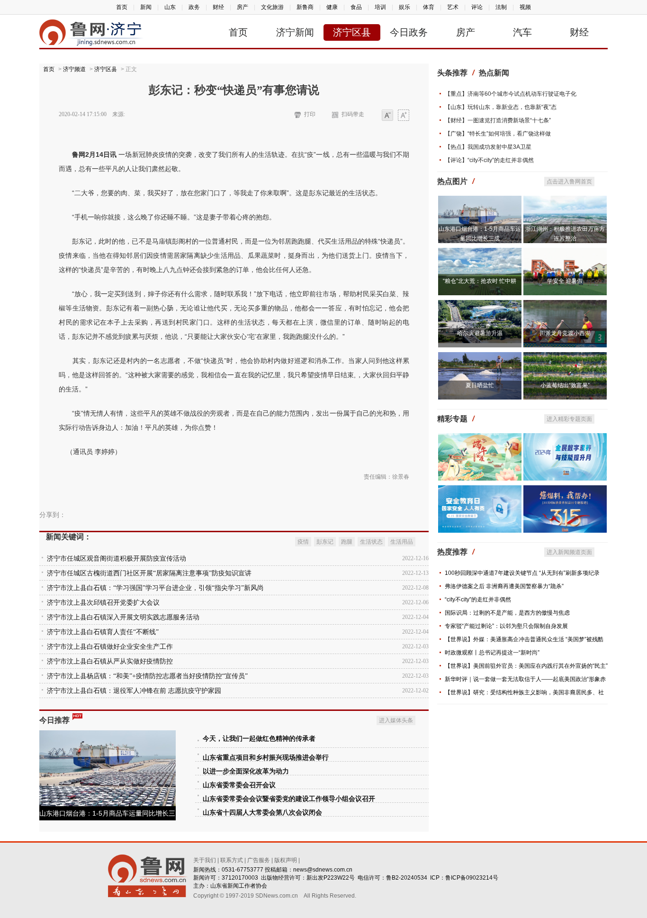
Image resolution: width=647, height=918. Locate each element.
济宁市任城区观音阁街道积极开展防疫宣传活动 (116, 558)
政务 (194, 7)
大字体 (403, 116)
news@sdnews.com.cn (322, 869)
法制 (501, 7)
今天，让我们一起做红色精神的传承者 (259, 738)
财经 (218, 7)
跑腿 (346, 541)
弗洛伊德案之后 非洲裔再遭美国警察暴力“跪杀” (504, 586)
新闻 (146, 7)
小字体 (387, 116)
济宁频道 (74, 69)
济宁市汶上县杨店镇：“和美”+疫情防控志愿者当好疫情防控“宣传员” (147, 676)
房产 (242, 7)
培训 (380, 7)
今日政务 (409, 32)
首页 (121, 7)
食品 (356, 7)
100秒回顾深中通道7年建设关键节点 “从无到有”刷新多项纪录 (522, 573)
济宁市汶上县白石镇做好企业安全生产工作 (110, 646)
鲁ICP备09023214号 (471, 877)
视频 (525, 7)
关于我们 (204, 860)
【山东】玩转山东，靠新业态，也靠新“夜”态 (501, 107)
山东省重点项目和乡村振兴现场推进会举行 (266, 757)
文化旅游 (272, 7)
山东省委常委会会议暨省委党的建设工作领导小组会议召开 (289, 798)
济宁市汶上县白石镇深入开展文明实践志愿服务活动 (123, 617)
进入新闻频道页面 (569, 552)
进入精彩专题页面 (569, 419)
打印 (309, 114)
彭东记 (324, 541)
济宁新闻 (295, 32)
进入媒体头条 (396, 720)
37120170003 (240, 877)
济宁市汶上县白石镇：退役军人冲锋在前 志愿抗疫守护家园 (134, 690)
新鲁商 (305, 7)
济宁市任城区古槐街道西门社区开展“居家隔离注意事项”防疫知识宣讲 (149, 573)
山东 (170, 7)
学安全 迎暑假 (565, 281)
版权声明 (285, 860)
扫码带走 (352, 114)
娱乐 (404, 7)
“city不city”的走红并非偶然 (478, 599)
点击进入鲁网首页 (569, 181)
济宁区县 (352, 32)
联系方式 (231, 860)
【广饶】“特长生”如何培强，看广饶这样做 (498, 133)
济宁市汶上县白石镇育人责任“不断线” (103, 632)
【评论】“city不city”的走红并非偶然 (489, 160)
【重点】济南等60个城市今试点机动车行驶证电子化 (510, 94)
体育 (428, 7)
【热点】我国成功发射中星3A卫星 (488, 147)
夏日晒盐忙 (480, 385)
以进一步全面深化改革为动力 (246, 771)
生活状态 (371, 541)
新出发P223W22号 (330, 877)
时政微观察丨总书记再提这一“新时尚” (492, 652)
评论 (477, 7)
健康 (332, 7)
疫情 (303, 541)
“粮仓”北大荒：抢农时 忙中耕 (479, 281)
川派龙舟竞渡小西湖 (565, 333)
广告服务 (258, 860)
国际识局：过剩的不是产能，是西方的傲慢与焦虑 (507, 612)
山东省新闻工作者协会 (238, 885)
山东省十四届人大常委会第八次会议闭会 (262, 812)
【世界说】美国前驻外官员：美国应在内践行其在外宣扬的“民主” (526, 666)
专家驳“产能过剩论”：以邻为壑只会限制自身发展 (506, 626)
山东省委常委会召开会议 (239, 785)
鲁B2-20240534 (406, 877)
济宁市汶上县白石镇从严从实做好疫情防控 (110, 661)
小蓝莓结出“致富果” (565, 385)
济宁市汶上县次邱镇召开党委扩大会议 (103, 602)
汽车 (522, 32)
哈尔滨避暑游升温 (480, 333)
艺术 (452, 7)
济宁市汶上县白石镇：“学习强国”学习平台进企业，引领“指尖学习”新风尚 (155, 587)
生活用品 (401, 541)
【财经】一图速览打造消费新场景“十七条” (498, 120)
